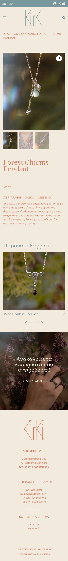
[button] (4, 18)
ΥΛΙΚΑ (29, 197)
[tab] (13, 198)
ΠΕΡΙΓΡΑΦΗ (12, 197)
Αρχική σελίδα (13, 34)
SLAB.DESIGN (43, 549)
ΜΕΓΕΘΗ (45, 197)
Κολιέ (31, 34)
